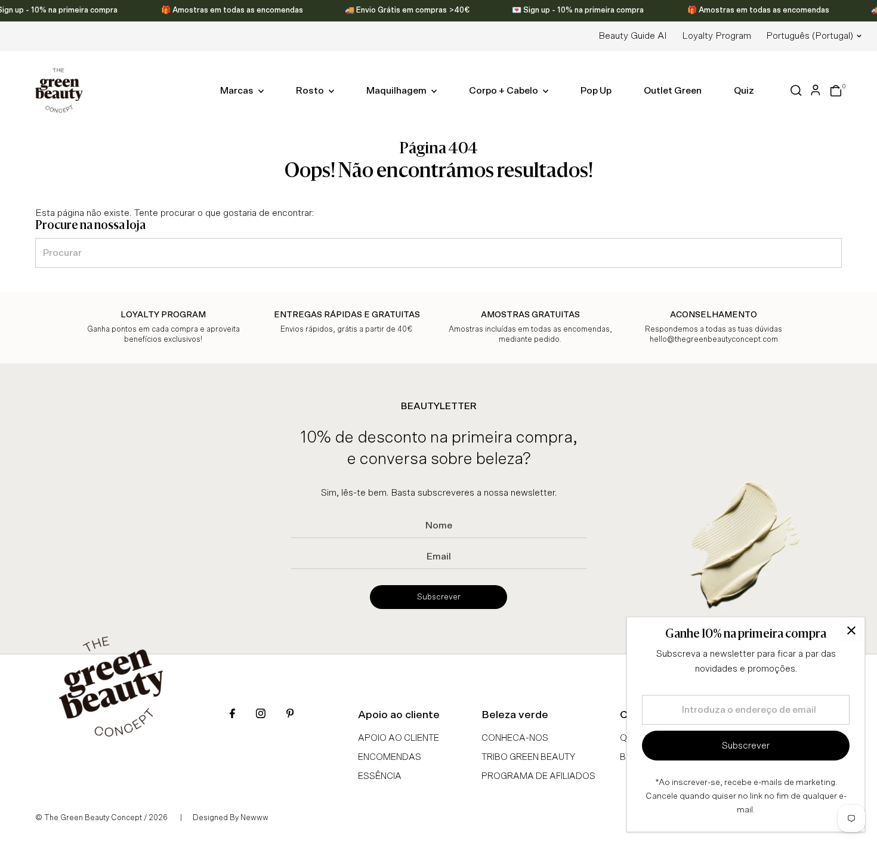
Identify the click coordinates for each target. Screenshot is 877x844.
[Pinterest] (290, 715)
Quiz (744, 90)
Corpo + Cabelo (504, 90)
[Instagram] (260, 715)
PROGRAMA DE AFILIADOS (538, 776)
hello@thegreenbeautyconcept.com (714, 340)
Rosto (311, 90)
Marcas (237, 90)
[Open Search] (796, 90)
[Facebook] (232, 715)
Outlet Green (673, 90)
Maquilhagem (397, 90)
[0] (836, 91)
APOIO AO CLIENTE (398, 738)
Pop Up (596, 90)
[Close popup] (851, 630)
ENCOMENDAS (389, 757)
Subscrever (439, 597)
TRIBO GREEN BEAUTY (528, 757)
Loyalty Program (716, 36)
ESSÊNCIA (380, 776)
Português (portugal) (809, 36)
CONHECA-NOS (514, 738)
